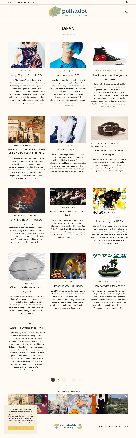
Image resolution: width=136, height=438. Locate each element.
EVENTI (63, 207)
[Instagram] (127, 2)
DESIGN (103, 143)
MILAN (104, 146)
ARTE (15, 216)
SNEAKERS (120, 71)
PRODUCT (36, 145)
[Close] (35, 407)
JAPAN (30, 71)
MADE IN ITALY (96, 146)
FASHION (24, 71)
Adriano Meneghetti (100, 159)
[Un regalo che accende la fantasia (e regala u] (78, 404)
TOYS (70, 282)
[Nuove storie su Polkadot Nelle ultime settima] (18, 404)
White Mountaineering (26, 335)
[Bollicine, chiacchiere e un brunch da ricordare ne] (118, 404)
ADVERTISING (99, 71)
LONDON (117, 217)
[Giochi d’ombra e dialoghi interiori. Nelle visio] (98, 404)
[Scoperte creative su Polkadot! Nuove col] (58, 404)
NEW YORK (28, 145)
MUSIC (73, 207)
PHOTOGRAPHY (28, 216)
